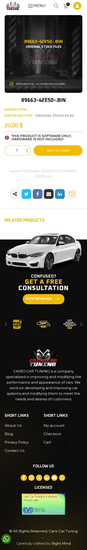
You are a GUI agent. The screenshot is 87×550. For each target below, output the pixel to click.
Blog (9, 434)
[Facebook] (37, 194)
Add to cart (58, 150)
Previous (6, 324)
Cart (47, 442)
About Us (13, 425)
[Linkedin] (60, 194)
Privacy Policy (17, 442)
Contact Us (14, 450)
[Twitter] (26, 194)
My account (54, 425)
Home (15, 171)
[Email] (49, 194)
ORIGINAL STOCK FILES (54, 115)
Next (81, 324)
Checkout (52, 434)
